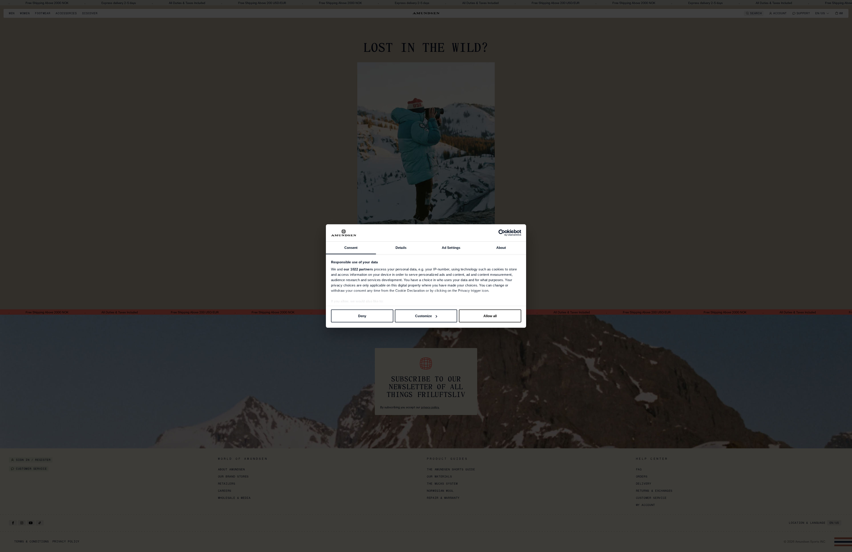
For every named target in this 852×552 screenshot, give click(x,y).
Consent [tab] (351, 247)
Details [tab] (401, 247)
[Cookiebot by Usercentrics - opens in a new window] (501, 233)
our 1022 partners (358, 269)
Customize (423, 316)
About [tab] (501, 247)
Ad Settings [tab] (451, 247)
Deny (362, 316)
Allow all (490, 316)
